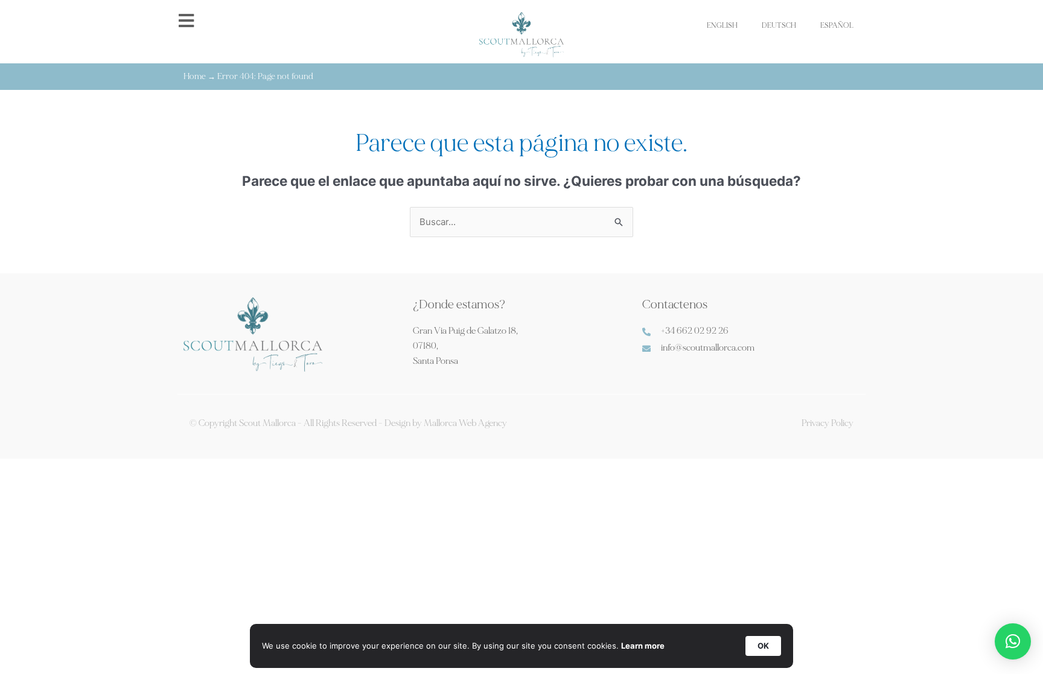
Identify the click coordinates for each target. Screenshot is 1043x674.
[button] (1013, 641)
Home (194, 76)
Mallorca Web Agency (465, 423)
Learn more (643, 645)
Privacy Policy (827, 423)
